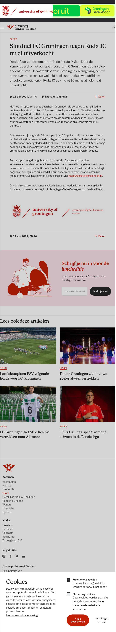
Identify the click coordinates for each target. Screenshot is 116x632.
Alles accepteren (76, 620)
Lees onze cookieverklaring (22, 615)
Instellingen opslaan (99, 620)
